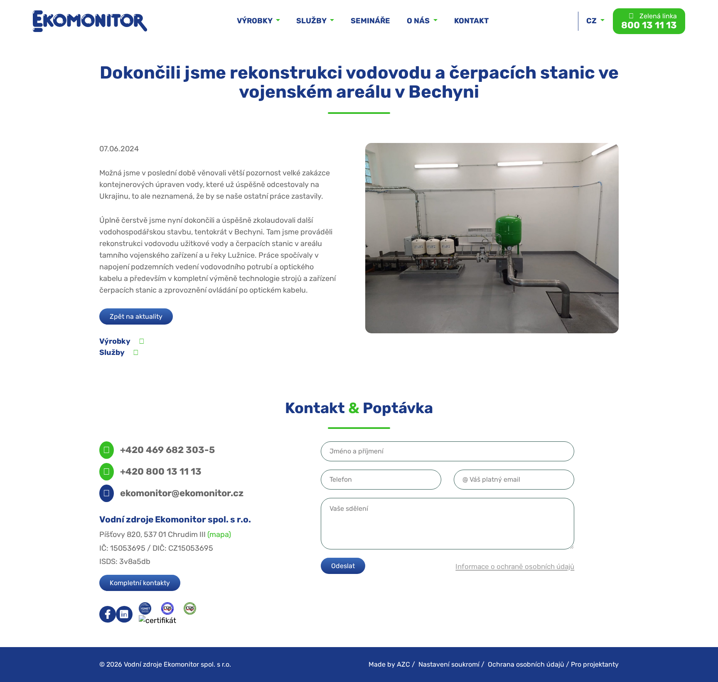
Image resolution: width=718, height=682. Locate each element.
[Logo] (90, 21)
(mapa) (219, 534)
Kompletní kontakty (140, 583)
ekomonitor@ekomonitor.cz (181, 492)
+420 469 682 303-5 (167, 449)
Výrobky (255, 20)
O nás (419, 20)
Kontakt (471, 20)
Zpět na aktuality (136, 316)
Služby (312, 20)
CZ (592, 20)
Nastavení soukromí (448, 664)
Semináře (370, 20)
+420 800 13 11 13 (161, 471)
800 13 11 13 (649, 21)
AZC (403, 664)
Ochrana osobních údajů (526, 664)
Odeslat (343, 566)
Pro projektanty (595, 664)
